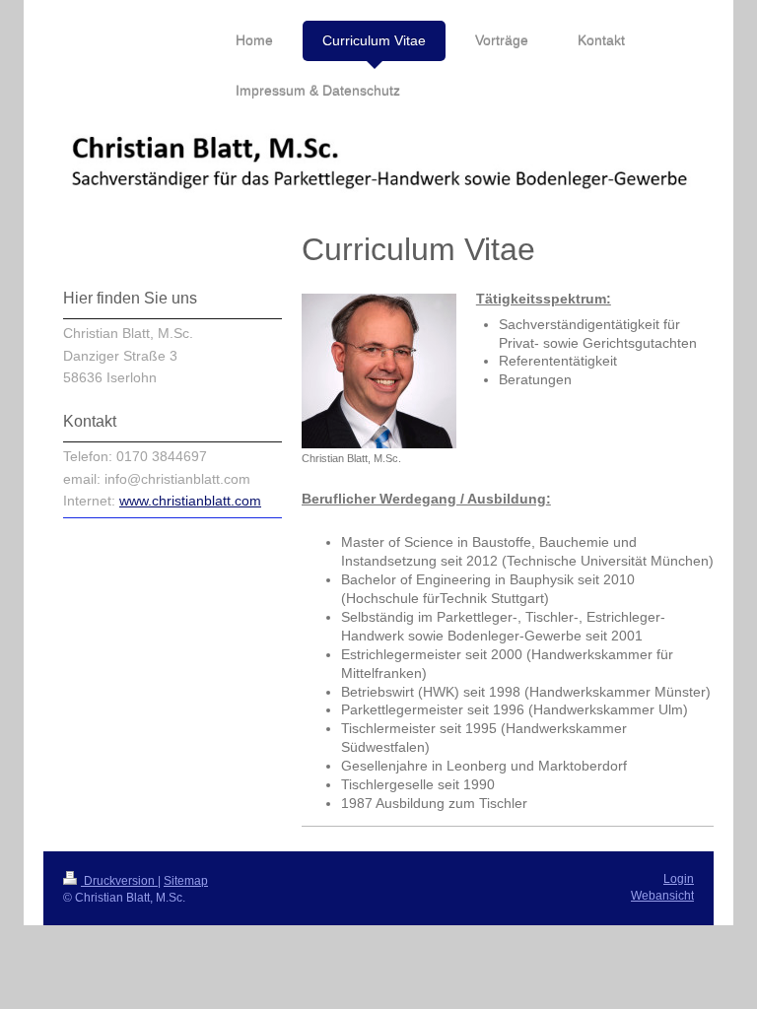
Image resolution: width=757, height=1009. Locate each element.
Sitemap (186, 881)
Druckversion (119, 881)
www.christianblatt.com (190, 500)
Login (678, 879)
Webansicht (662, 896)
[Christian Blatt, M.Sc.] (379, 371)
